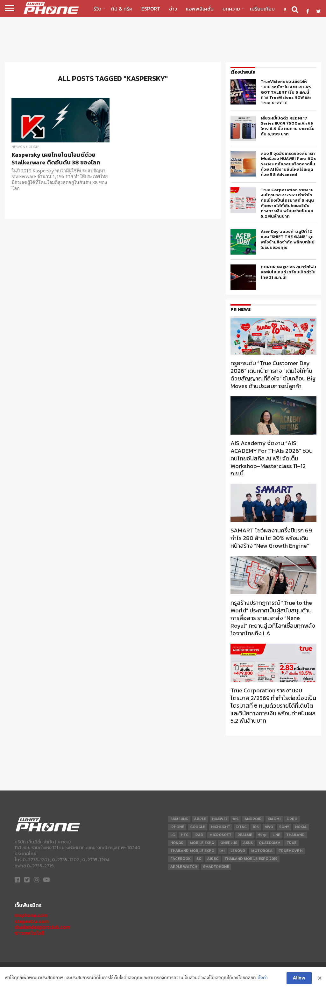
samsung (179, 819)
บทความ (231, 8)
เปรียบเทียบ (262, 8)
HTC (184, 835)
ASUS (248, 843)
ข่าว (173, 8)
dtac (241, 827)
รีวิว (97, 8)
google (197, 827)
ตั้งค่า (263, 978)
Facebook (180, 859)
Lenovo (237, 851)
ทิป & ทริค (121, 8)
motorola (262, 851)
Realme (244, 835)
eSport (150, 8)
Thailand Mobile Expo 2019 (250, 859)
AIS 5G (212, 859)
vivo (269, 827)
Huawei (219, 819)
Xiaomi (274, 819)
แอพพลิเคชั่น (200, 8)
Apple (200, 819)
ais (235, 819)
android (253, 819)
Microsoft (220, 835)
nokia (301, 827)
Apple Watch (183, 867)
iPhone (177, 827)
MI (222, 851)
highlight (220, 827)
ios (256, 827)
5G (199, 859)
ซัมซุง (262, 835)
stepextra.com (32, 921)
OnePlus (228, 843)
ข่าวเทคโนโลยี (29, 933)
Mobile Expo (202, 843)
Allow (299, 978)
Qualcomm (269, 843)
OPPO (292, 819)
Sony (284, 827)
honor (177, 843)
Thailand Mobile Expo (192, 851)
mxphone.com (31, 915)
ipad (199, 835)
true (291, 843)
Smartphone (216, 867)
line (276, 835)
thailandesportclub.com (42, 927)
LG (172, 835)
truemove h (290, 851)
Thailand (295, 835)
